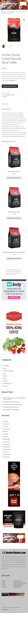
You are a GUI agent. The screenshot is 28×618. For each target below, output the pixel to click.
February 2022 (6, 439)
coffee (5, 96)
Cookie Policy (17, 586)
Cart (21, 614)
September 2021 (7, 449)
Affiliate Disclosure (18, 584)
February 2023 (6, 429)
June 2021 (5, 451)
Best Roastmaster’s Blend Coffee (11, 409)
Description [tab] (5, 104)
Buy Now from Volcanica (9, 86)
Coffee (4, 368)
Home (4, 11)
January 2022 (6, 441)
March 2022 (6, 436)
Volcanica (5, 386)
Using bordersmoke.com (20, 583)
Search (14, 615)
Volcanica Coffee (11, 11)
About (4, 584)
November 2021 (6, 446)
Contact (4, 586)
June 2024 (5, 426)
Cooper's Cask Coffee (8, 370)
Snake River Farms (7, 383)
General (5, 376)
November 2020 (6, 454)
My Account (4, 615)
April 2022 (5, 434)
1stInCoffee (6, 365)
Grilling (5, 378)
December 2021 (6, 444)
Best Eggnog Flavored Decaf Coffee (11, 401)
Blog (3, 583)
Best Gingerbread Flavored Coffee (11, 407)
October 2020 (6, 457)
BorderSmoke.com (9, 5)
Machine (5, 381)
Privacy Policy (17, 581)
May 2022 (5, 431)
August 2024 (6, 423)
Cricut (4, 373)
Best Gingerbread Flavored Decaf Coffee (12, 404)
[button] (24, 20)
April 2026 (5, 421)
